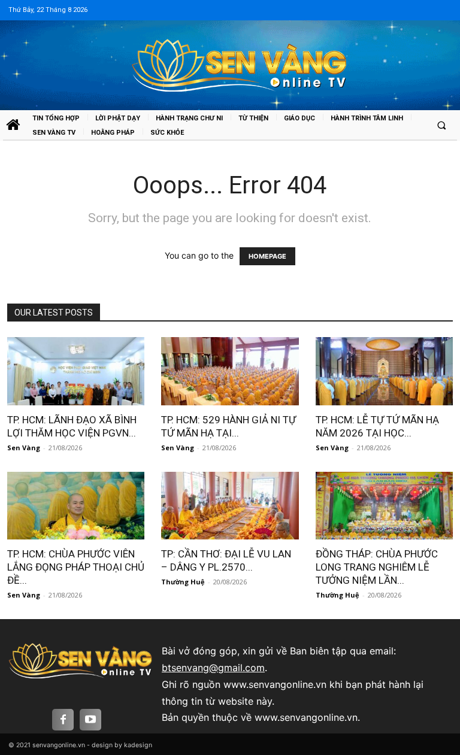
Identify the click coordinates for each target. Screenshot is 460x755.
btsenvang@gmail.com (213, 668)
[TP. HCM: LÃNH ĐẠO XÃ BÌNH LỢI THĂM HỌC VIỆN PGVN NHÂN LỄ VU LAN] (76, 371)
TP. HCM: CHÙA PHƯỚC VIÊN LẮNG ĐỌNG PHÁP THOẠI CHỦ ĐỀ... (75, 567)
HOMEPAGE (267, 256)
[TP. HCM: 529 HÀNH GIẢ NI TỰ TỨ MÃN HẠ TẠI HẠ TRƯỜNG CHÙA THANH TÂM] (230, 371)
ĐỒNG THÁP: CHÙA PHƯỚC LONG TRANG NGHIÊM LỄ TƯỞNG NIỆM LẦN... (377, 567)
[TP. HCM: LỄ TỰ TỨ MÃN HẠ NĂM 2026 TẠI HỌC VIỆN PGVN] (384, 371)
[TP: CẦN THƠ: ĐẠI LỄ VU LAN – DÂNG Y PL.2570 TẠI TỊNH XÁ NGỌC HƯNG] (230, 505)
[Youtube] (90, 719)
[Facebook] (63, 719)
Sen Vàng (23, 447)
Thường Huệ (183, 581)
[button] (441, 125)
